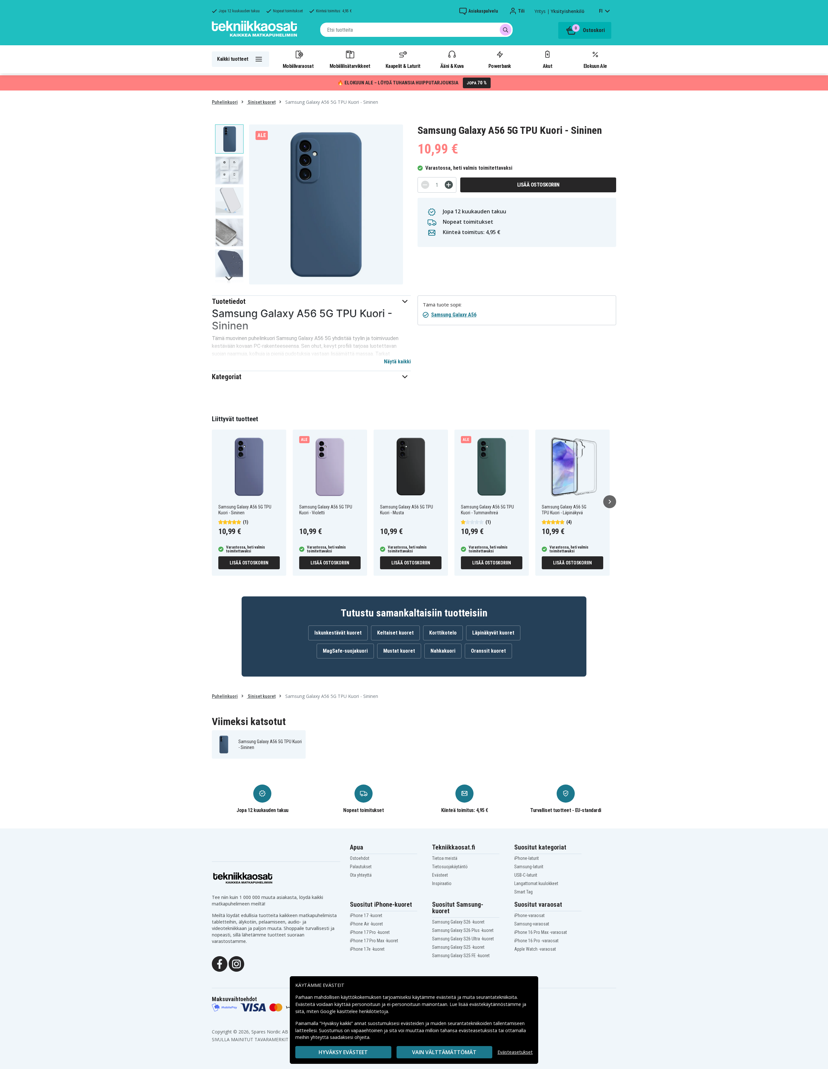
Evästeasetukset (515, 1052)
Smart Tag (523, 891)
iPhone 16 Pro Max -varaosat (540, 932)
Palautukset (361, 866)
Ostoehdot (359, 858)
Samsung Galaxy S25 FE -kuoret (461, 955)
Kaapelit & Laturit (403, 66)
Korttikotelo (443, 633)
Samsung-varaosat (531, 923)
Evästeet (440, 875)
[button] (311, 301)
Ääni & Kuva (451, 66)
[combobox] (416, 30)
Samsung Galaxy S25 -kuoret (458, 947)
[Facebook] (219, 963)
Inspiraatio (442, 883)
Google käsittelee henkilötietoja (354, 1011)
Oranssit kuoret (488, 651)
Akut (547, 66)
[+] (449, 185)
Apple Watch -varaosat (535, 949)
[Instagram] (236, 963)
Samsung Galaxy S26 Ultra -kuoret (463, 938)
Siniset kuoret (261, 102)
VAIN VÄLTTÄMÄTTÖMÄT (444, 1052)
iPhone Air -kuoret (366, 923)
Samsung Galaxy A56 (453, 315)
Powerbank (499, 66)
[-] (425, 185)
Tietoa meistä (444, 858)
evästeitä (446, 997)
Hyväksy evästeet (343, 1052)
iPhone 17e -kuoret (367, 949)
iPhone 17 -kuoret (366, 915)
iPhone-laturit (526, 858)
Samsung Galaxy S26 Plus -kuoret (463, 930)
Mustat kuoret (399, 651)
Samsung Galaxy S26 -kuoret (458, 922)
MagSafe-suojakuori (345, 651)
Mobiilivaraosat (298, 66)
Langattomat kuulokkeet (536, 883)
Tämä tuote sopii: (442, 304)
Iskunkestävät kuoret (338, 633)
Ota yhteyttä (361, 875)
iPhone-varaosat (529, 915)
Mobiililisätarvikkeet (350, 66)
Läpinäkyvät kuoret (493, 633)
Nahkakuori (442, 651)
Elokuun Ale (595, 66)
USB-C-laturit (525, 875)
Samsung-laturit (528, 866)
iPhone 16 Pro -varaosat (536, 940)
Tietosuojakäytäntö (450, 866)
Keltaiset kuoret (395, 633)
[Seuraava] (609, 501)
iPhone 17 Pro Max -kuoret (374, 940)
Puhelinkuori (225, 102)
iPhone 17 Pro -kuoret (370, 932)
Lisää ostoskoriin (538, 185)
